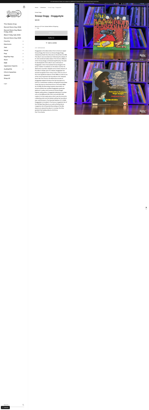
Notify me (51, 38)
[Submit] (23, 405)
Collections (43, 7)
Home (36, 7)
